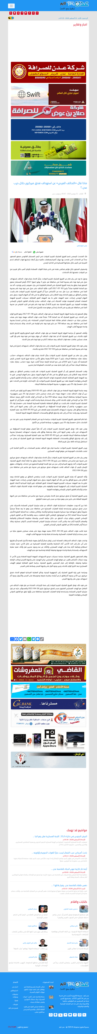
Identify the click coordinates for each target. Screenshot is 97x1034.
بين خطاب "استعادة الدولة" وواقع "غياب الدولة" (30, 949)
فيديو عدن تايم (13, 1008)
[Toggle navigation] (11, 6)
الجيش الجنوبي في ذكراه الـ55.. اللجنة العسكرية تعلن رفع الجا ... (60, 836)
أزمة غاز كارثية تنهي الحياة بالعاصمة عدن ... (69, 869)
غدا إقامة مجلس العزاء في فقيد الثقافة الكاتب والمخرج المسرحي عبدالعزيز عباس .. (34, 1009)
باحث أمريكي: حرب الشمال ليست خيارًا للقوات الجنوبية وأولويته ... (59, 853)
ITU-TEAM (12, 1027)
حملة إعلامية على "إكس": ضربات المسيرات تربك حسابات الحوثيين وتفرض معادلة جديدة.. (34, 999)
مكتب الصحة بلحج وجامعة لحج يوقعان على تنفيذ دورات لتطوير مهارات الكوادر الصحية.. (34, 989)
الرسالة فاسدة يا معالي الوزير (78, 949)
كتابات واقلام (79, 902)
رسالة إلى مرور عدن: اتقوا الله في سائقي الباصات (30, 932)
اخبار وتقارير (14, 990)
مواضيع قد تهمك (77, 830)
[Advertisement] (48, 43)
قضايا (16, 1000)
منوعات (15, 1004)
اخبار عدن (15, 987)
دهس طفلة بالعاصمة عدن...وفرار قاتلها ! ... (69, 885)
